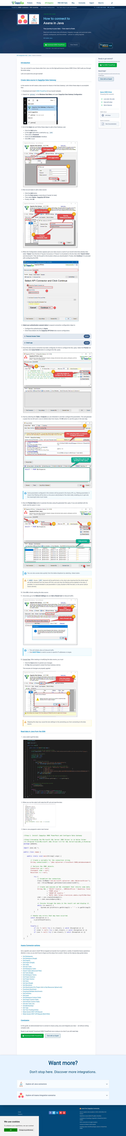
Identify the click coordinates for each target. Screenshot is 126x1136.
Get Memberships (28, 1006)
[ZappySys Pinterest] (60, 1112)
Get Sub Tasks (27, 966)
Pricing (39, 3)
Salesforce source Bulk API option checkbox (90, 1116)
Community (82, 3)
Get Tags (25, 1008)
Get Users (26, 981)
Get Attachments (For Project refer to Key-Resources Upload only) (42, 987)
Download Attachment (29, 989)
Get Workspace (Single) (30, 958)
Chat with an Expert (53, 1036)
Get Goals (26, 995)
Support (91, 3)
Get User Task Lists (28, 1004)
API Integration (49, 3)
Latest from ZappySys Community (90, 1108)
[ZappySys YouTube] (64, 1112)
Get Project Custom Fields (30, 999)
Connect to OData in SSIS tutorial (88, 1124)
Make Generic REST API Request (32, 1012)
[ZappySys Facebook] (50, 1112)
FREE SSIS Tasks (62, 3)
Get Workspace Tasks (29, 969)
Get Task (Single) (28, 973)
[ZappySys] (18, 3)
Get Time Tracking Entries (30, 1010)
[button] (111, 3)
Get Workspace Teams (29, 975)
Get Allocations (27, 985)
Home (19, 1112)
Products (29, 3)
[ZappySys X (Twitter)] (53, 1112)
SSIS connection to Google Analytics (88, 1122)
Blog (73, 3)
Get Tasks (26, 964)
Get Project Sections (29, 977)
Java (29, 55)
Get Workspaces (28, 956)
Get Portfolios (27, 993)
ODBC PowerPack (41, 91)
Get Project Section (28, 979)
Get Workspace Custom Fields (32, 997)
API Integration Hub (22, 55)
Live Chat (111, 7)
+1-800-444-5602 (101, 7)
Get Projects (26, 960)
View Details (74, 45)
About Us (101, 3)
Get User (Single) (28, 983)
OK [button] (11, 1130)
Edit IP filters (36, 652)
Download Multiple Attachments (32, 991)
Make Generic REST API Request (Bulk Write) (36, 1014)
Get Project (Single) (29, 962)
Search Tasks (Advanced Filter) (32, 971)
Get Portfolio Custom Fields (31, 1001)
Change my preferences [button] (26, 1130)
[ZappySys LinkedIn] (57, 1112)
